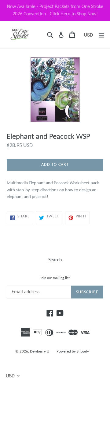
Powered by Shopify (73, 351)
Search (55, 260)
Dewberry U (39, 351)
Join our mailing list (55, 278)
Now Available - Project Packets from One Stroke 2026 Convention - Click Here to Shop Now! (55, 10)
